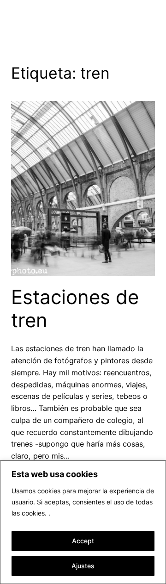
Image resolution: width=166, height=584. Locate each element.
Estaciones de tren (75, 309)
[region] (83, 522)
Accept (83, 541)
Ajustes (83, 566)
